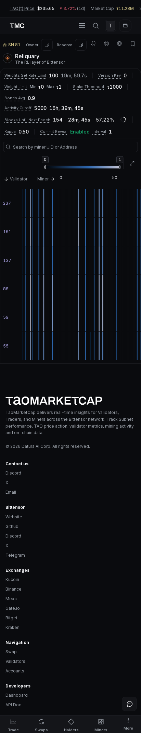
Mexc (11, 598)
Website (13, 516)
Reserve (64, 45)
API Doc (13, 704)
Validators (15, 661)
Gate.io (12, 608)
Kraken (12, 627)
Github (11, 526)
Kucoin (12, 579)
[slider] (45, 167)
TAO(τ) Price (22, 8)
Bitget (11, 617)
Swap (11, 651)
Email (10, 492)
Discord (13, 473)
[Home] (70, 400)
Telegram (15, 555)
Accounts (14, 670)
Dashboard (16, 695)
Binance (13, 589)
